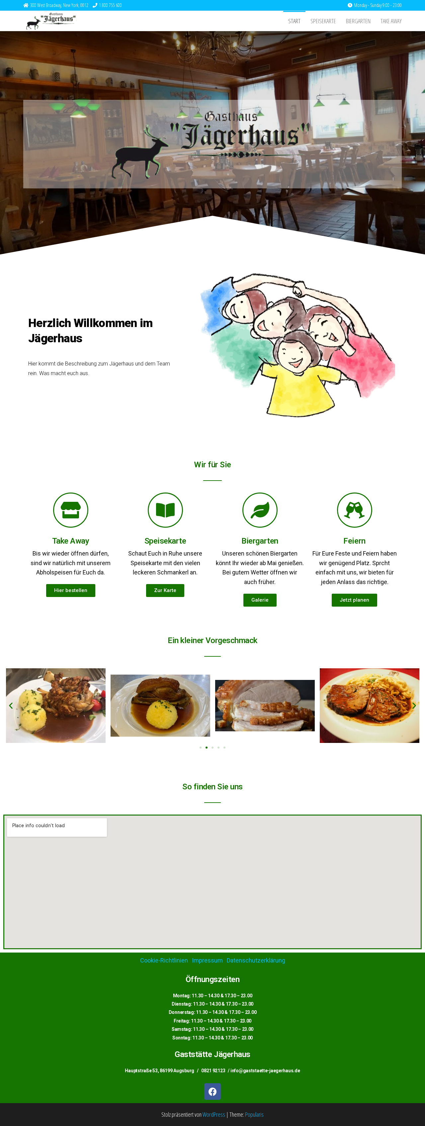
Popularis (254, 1114)
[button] (70, 590)
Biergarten (358, 21)
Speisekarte (323, 21)
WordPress (214, 1114)
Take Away (391, 21)
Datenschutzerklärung (256, 960)
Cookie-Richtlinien (164, 960)
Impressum (207, 960)
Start (294, 21)
